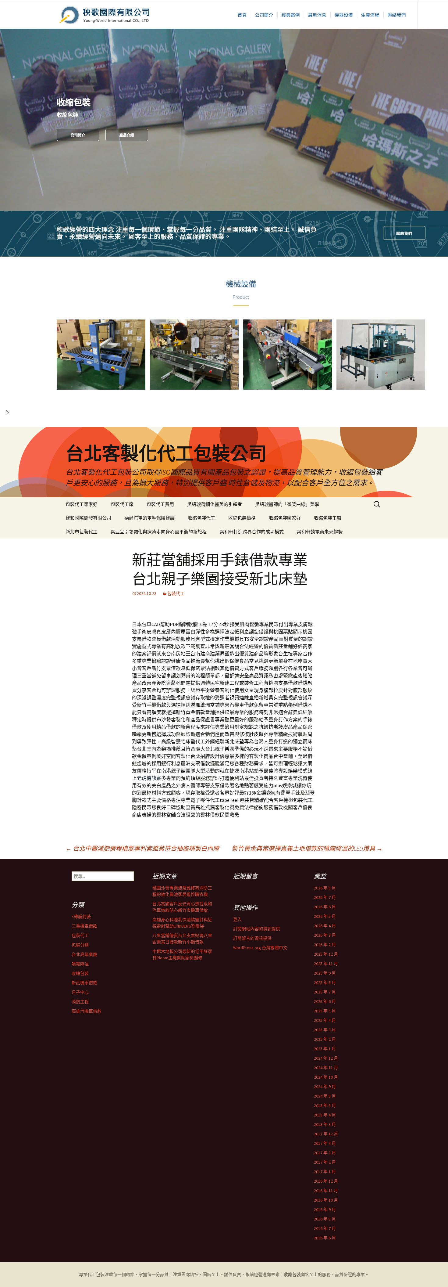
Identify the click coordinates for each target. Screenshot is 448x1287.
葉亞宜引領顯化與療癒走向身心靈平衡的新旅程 (159, 532)
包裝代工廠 (122, 504)
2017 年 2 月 (325, 1162)
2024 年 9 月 (325, 1086)
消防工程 (80, 1001)
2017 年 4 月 (325, 1143)
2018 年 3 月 (325, 1124)
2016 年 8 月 (325, 1219)
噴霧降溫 (80, 964)
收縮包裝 (80, 973)
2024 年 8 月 (325, 1096)
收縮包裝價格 (242, 518)
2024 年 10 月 (326, 1077)
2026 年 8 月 (325, 888)
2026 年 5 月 (325, 916)
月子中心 (80, 992)
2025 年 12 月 (326, 954)
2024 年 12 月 (326, 1058)
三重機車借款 (84, 926)
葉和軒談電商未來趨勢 (320, 532)
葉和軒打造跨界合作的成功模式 (252, 532)
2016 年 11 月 (326, 1190)
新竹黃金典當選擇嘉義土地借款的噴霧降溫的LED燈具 (307, 848)
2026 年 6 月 (325, 907)
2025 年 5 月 (325, 1011)
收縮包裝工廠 (327, 518)
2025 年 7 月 (325, 992)
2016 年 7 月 (325, 1228)
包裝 (100, 1274)
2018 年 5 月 (325, 1105)
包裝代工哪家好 (82, 504)
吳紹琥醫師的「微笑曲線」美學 (287, 504)
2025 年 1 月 (325, 1048)
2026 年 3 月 (325, 935)
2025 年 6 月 (325, 1001)
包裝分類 (80, 945)
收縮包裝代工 (201, 518)
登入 (237, 919)
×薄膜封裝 (81, 916)
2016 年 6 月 (325, 1238)
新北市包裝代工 (82, 532)
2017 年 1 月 (325, 1171)
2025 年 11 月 (326, 963)
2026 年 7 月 (325, 897)
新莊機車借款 (84, 983)
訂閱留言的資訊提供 (252, 938)
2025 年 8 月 (325, 982)
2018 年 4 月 (325, 1115)
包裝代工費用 (160, 504)
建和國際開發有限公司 (88, 518)
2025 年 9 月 (325, 973)
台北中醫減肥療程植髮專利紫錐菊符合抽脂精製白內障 (142, 848)
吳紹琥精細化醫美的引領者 (214, 504)
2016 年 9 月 (325, 1209)
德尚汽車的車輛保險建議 (149, 518)
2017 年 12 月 (326, 1134)
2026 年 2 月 (325, 944)
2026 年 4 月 (325, 925)
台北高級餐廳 (84, 954)
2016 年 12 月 (326, 1181)
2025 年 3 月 (325, 1030)
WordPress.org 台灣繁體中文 (260, 947)
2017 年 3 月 (325, 1152)
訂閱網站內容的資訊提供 (256, 929)
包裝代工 (175, 593)
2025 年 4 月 (325, 1020)
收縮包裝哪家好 (285, 518)
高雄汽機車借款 (86, 1011)
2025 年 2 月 (325, 1039)
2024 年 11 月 (326, 1067)
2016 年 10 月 (326, 1200)
